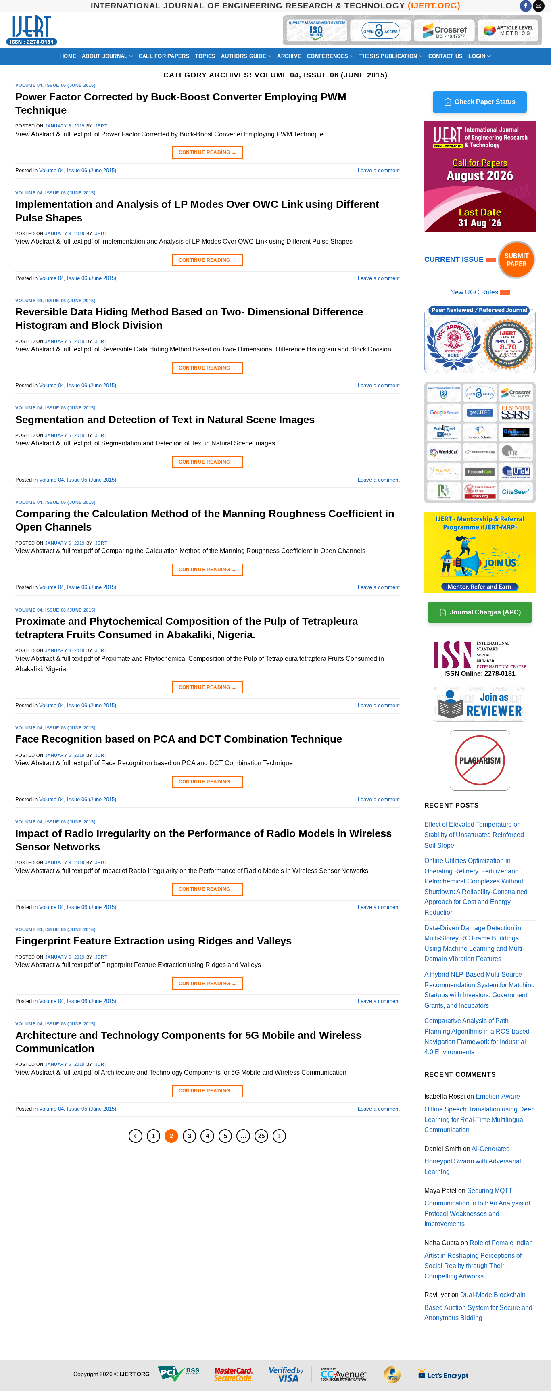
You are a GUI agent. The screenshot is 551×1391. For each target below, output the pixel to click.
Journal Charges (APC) (485, 612)
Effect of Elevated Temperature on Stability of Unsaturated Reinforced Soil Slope (474, 834)
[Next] (279, 1136)
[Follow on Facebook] (526, 6)
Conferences (327, 56)
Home (68, 56)
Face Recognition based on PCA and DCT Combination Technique (178, 739)
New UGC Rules (474, 292)
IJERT (100, 125)
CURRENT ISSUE (455, 259)
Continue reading (208, 152)
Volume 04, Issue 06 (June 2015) (55, 85)
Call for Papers (164, 56)
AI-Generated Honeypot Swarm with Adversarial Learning (472, 1160)
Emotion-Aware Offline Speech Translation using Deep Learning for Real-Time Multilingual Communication (479, 1113)
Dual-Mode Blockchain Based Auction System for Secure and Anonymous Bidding (478, 1306)
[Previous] (135, 1136)
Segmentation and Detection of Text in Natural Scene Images (165, 419)
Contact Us (445, 56)
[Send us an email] (539, 6)
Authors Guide (243, 56)
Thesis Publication (388, 56)
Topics (205, 56)
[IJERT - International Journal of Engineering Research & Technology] (31, 30)
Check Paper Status (485, 101)
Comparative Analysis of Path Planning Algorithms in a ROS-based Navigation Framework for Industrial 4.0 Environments (477, 1036)
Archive (289, 56)
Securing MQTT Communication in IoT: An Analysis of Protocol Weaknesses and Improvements (477, 1207)
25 (261, 1135)
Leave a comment (379, 170)
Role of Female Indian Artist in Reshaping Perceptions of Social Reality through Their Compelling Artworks (478, 1259)
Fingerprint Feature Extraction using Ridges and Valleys (153, 940)
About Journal (104, 56)
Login (476, 56)
